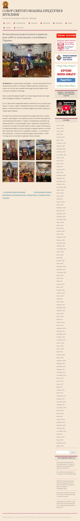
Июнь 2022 (60, 255)
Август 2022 (60, 252)
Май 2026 (60, 134)
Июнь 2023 (60, 228)
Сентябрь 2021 (61, 272)
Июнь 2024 (60, 196)
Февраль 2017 (61, 396)
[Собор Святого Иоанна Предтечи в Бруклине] (5, 8)
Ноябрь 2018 (61, 337)
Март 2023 (60, 234)
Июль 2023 (60, 225)
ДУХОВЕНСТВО (21, 23)
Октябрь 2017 (61, 372)
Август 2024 (60, 190)
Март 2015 (60, 440)
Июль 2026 (60, 128)
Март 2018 (60, 358)
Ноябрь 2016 (61, 405)
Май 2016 (60, 416)
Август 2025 (60, 158)
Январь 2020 (61, 305)
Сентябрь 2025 (61, 155)
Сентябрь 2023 (61, 219)
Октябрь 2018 (61, 340)
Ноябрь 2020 (61, 293)
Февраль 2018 (61, 361)
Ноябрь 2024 (61, 184)
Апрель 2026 (61, 137)
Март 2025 (60, 172)
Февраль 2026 (61, 143)
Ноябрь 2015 (61, 428)
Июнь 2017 (60, 384)
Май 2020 (60, 299)
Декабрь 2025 (61, 149)
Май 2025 (60, 167)
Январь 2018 (61, 363)
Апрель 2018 (61, 355)
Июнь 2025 (60, 163)
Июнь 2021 (60, 278)
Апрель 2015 (61, 437)
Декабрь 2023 (61, 214)
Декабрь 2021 (61, 269)
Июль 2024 (60, 193)
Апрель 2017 (61, 390)
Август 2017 (60, 378)
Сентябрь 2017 (61, 375)
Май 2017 (60, 387)
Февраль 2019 (61, 328)
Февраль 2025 (61, 175)
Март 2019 (60, 325)
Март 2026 (60, 140)
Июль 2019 (60, 313)
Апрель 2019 (61, 322)
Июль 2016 (60, 410)
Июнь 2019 (60, 316)
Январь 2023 (61, 240)
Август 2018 (60, 343)
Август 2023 (60, 222)
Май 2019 (60, 319)
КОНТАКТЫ (20, 28)
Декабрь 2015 (61, 425)
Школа (8, 28)
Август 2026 (60, 125)
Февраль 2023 (61, 237)
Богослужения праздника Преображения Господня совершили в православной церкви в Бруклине (66, 465)
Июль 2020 (60, 296)
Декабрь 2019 (61, 308)
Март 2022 (60, 263)
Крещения (59, 23)
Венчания (46, 23)
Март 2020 (60, 302)
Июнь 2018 (60, 349)
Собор (8, 23)
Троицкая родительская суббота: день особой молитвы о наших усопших (66, 494)
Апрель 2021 (61, 284)
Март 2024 (60, 205)
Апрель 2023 (61, 231)
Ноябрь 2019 (61, 310)
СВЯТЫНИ (34, 23)
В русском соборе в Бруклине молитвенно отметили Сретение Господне (14, 195)
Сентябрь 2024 (61, 187)
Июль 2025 (60, 161)
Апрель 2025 (61, 169)
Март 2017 (60, 393)
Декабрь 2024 (61, 181)
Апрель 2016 (61, 419)
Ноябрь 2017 (61, 369)
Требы (70, 23)
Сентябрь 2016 (61, 408)
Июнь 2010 (60, 446)
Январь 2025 (61, 178)
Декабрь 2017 (61, 366)
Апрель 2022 (61, 261)
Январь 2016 (61, 422)
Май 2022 (60, 258)
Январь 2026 (61, 146)
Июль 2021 (60, 275)
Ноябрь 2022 (61, 246)
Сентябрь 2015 (61, 431)
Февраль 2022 (61, 266)
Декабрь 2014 (61, 443)
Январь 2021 (61, 290)
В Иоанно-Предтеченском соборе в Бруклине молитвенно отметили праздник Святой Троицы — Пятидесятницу (65, 485)
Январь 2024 (61, 211)
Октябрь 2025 (61, 152)
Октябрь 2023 (61, 216)
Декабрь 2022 (61, 243)
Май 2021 (60, 281)
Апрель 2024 (61, 202)
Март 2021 (60, 287)
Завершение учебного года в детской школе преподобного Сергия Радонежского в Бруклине (66, 504)
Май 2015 (60, 434)
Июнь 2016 (60, 413)
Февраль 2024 (61, 208)
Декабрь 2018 (61, 334)
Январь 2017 (61, 399)
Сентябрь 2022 (61, 249)
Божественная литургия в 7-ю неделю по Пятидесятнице (66, 473)
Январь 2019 (61, 331)
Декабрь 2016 (61, 402)
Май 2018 (60, 352)
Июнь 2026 (60, 131)
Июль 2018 (60, 346)
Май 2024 (60, 199)
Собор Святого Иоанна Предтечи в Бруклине (32, 12)
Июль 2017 (60, 381)
